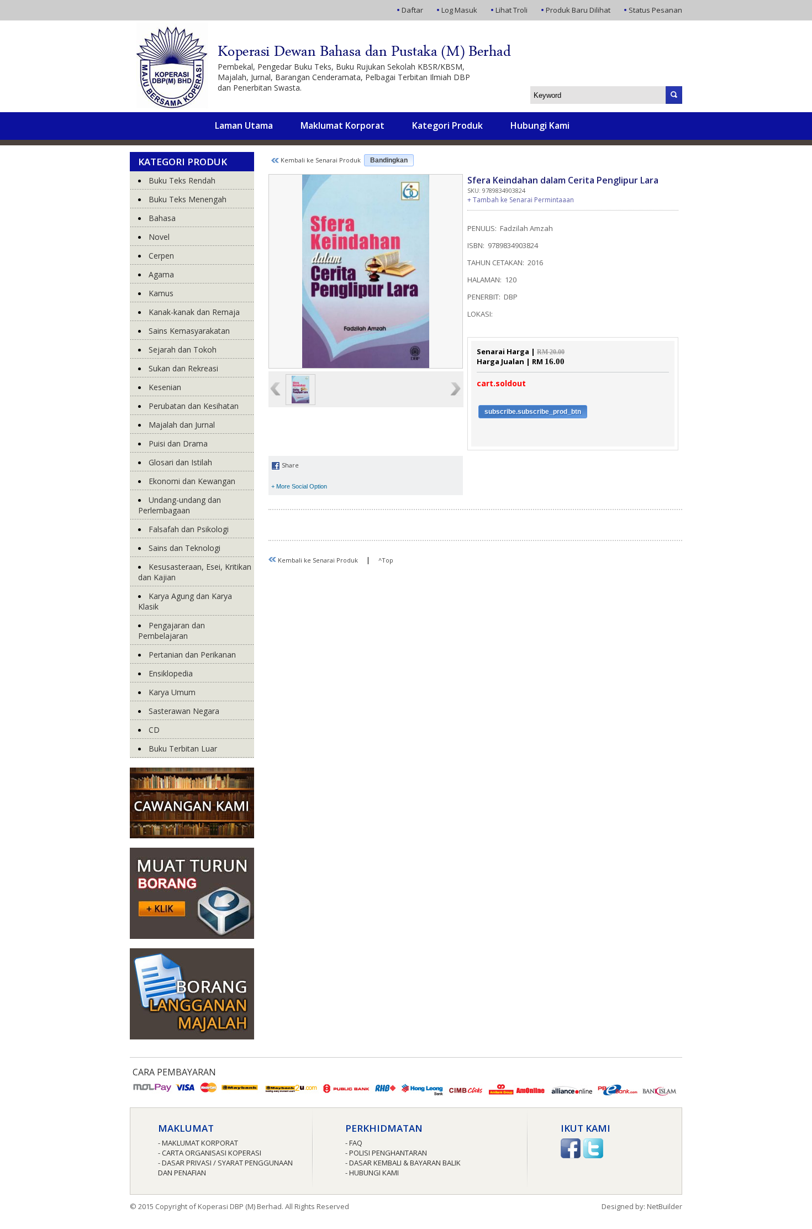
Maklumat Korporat (342, 125)
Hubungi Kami (540, 125)
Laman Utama (244, 125)
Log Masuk (459, 10)
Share (289, 465)
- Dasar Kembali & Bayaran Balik (403, 1163)
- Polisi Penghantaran (386, 1153)
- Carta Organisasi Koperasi (209, 1153)
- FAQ (353, 1143)
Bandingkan (389, 160)
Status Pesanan (655, 10)
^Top (385, 560)
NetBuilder (664, 1206)
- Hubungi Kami (372, 1173)
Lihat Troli (511, 10)
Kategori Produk (447, 125)
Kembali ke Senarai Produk (320, 160)
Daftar (412, 10)
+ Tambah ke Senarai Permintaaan (520, 199)
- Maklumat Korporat (198, 1143)
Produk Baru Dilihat (578, 10)
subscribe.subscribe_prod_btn (532, 412)
